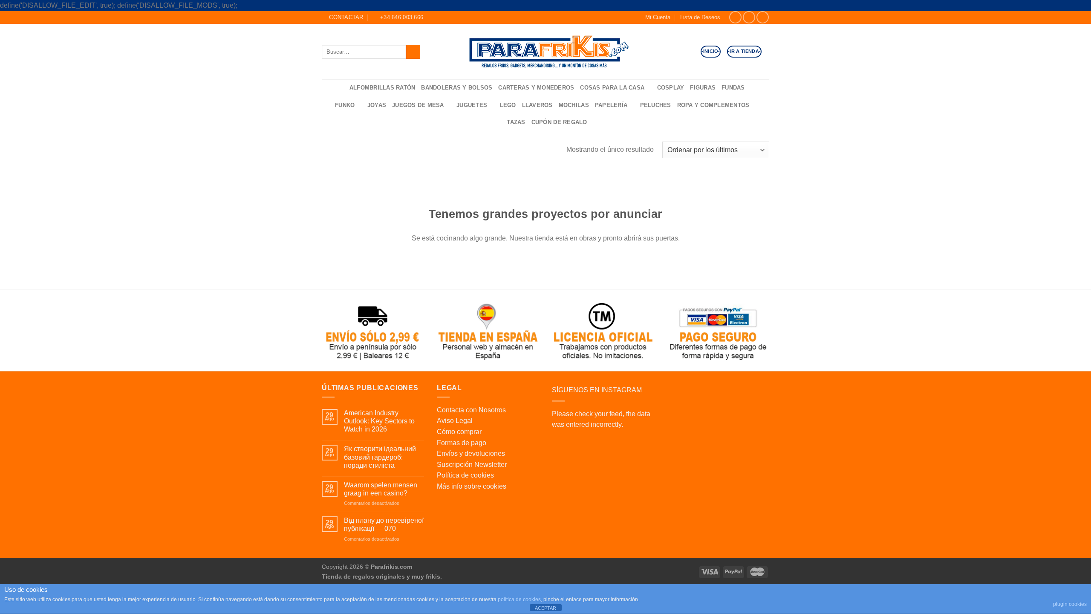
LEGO (508, 105)
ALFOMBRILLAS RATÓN (382, 87)
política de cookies (519, 599)
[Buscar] (340, 88)
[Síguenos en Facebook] (735, 17)
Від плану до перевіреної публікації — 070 (384, 524)
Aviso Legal (455, 420)
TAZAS (516, 122)
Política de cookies (465, 475)
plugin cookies (1070, 604)
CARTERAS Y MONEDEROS (536, 87)
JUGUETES (471, 105)
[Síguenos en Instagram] (749, 17)
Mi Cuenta (657, 17)
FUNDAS (733, 87)
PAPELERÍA (611, 105)
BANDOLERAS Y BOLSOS (456, 87)
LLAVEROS (537, 105)
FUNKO (345, 105)
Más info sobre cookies (471, 486)
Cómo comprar (459, 431)
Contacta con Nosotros (471, 410)
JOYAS (376, 105)
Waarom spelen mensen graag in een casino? (380, 489)
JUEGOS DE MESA (418, 105)
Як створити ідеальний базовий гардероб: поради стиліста (380, 457)
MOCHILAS (574, 105)
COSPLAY (670, 87)
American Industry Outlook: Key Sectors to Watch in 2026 (379, 421)
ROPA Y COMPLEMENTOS (713, 105)
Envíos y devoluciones (471, 453)
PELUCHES (655, 105)
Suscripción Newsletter (472, 464)
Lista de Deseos (700, 17)
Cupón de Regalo (559, 122)
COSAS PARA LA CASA (612, 87)
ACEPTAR (545, 608)
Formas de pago (461, 442)
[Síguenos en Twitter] (762, 17)
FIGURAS (703, 87)
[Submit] (413, 52)
